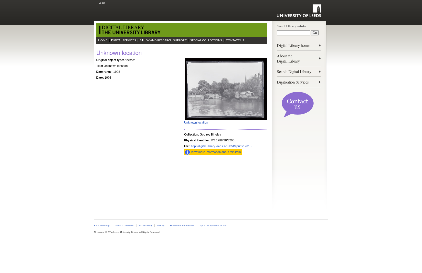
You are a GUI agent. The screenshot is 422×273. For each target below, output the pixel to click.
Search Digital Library (294, 71)
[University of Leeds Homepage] (298, 10)
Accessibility (145, 225)
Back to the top (101, 225)
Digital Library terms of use (212, 225)
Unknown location (196, 122)
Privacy (161, 225)
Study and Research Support (163, 40)
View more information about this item (216, 152)
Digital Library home (293, 45)
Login (102, 2)
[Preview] (225, 119)
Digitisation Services (293, 81)
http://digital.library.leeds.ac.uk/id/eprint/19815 (221, 146)
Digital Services (123, 40)
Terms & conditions (124, 225)
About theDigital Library (288, 58)
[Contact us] (298, 116)
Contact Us (235, 40)
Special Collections (206, 40)
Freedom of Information (182, 225)
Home (102, 40)
